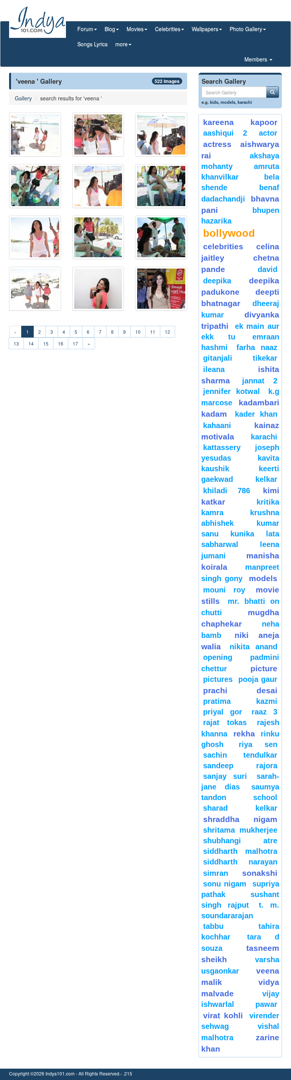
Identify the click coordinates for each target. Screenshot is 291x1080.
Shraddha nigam (240, 819)
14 (31, 343)
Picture (263, 668)
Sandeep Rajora (240, 765)
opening (217, 657)
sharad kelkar (240, 808)
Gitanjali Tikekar (240, 358)
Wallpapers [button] (205, 29)
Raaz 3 (264, 712)
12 (167, 331)
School (265, 797)
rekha (244, 733)
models (228, 102)
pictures (218, 679)
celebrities (223, 246)
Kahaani (217, 425)
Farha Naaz (256, 347)
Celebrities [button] (167, 29)
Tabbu (213, 926)
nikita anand (253, 646)
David (267, 269)
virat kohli (223, 1015)
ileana (228, 369)
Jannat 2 (260, 381)
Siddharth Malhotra (240, 851)
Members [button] (256, 59)
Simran (215, 873)
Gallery (23, 98)
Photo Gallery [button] (246, 29)
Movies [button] (135, 29)
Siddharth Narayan (240, 862)
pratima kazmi (240, 701)
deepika (217, 281)
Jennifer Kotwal (231, 391)
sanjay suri (225, 776)
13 (16, 343)
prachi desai (240, 690)
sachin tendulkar (240, 755)
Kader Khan (256, 414)
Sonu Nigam (224, 884)
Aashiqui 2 (225, 133)
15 (45, 343)
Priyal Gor (222, 712)
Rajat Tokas (225, 722)
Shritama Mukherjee (240, 830)
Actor (268, 133)
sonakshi (259, 873)
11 (152, 331)
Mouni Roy (224, 590)
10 (138, 331)
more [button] (121, 44)
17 (75, 343)
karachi (245, 102)
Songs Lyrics (92, 44)
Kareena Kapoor (240, 122)
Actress (217, 144)
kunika (242, 534)
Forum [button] (85, 29)
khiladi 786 (226, 490)
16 (60, 343)
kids (214, 102)
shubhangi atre (240, 840)
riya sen (258, 744)
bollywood (229, 233)
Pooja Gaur (257, 679)
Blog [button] (110, 29)
